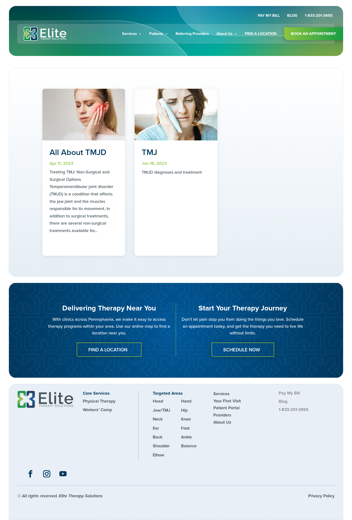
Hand (186, 401)
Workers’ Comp (97, 410)
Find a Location (261, 33)
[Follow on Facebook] (30, 474)
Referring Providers (192, 33)
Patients (156, 33)
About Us (224, 33)
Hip (184, 410)
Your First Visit (227, 401)
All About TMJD (78, 152)
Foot (185, 428)
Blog (292, 16)
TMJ (149, 152)
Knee (186, 419)
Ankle (186, 437)
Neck (158, 419)
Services (129, 33)
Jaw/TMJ (161, 410)
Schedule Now (241, 349)
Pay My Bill (269, 16)
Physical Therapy (99, 401)
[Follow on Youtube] (63, 474)
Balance (189, 446)
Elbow (158, 455)
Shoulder (161, 446)
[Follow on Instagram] (47, 474)
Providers (222, 415)
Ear (156, 428)
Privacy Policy (321, 496)
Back (157, 437)
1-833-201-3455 (319, 16)
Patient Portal (226, 408)
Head (158, 401)
